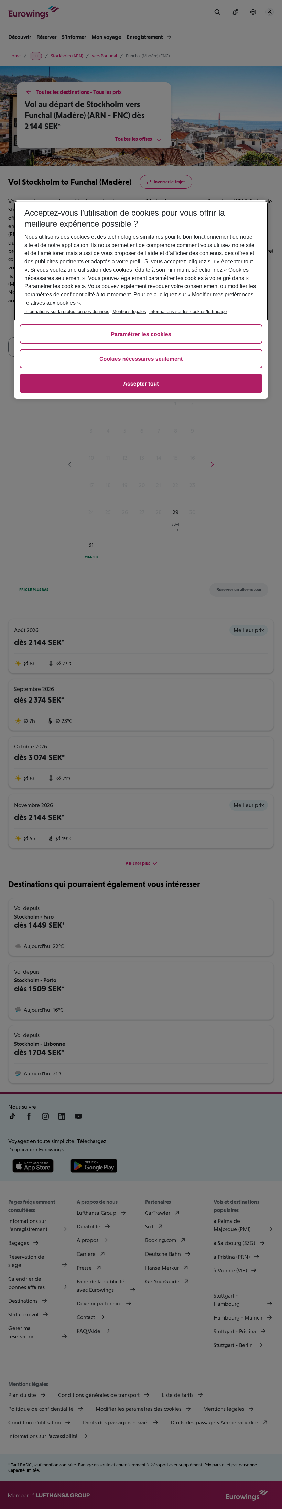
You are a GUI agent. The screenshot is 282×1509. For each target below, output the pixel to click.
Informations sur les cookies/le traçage (188, 311)
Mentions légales (129, 311)
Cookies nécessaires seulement (141, 359)
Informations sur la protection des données (66, 311)
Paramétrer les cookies (141, 334)
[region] (141, 299)
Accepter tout (141, 384)
